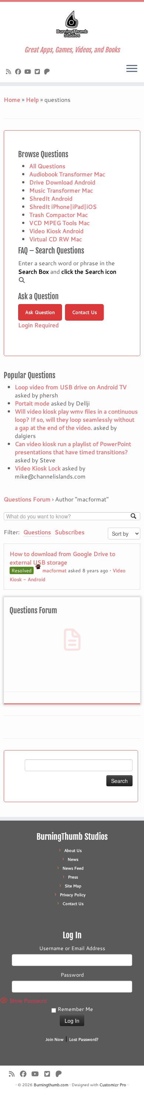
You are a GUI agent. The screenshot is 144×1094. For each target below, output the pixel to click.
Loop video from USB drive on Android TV (71, 387)
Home (12, 99)
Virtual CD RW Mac (55, 239)
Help (32, 99)
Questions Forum (27, 499)
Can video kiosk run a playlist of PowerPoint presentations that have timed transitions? (73, 447)
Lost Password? (84, 1039)
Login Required (38, 325)
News (73, 859)
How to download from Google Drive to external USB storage (62, 557)
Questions (37, 532)
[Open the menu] (131, 69)
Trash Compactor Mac (58, 214)
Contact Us (84, 312)
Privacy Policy (73, 895)
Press (73, 877)
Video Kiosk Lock (38, 468)
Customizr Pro (112, 1085)
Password (72, 975)
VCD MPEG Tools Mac (59, 222)
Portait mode (32, 403)
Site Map (73, 886)
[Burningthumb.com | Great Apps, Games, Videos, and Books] (72, 24)
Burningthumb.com (51, 1085)
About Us (73, 850)
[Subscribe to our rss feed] (9, 71)
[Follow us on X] (38, 71)
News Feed (72, 868)
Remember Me (74, 1009)
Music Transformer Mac (61, 190)
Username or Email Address (72, 948)
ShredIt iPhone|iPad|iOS (63, 206)
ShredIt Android (50, 198)
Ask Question (40, 312)
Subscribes (70, 532)
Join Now (54, 1039)
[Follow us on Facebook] (19, 71)
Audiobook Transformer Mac (67, 174)
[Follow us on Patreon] (48, 71)
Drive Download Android (62, 182)
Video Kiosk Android (56, 231)
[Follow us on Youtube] (29, 71)
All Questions (47, 166)
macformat (54, 570)
